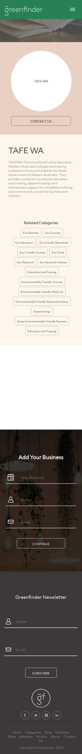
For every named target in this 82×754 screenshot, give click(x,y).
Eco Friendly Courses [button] (32, 252)
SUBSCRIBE (41, 673)
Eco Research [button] (25, 262)
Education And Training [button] (41, 272)
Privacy (42, 736)
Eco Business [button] (31, 233)
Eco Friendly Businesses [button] (54, 242)
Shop (48, 732)
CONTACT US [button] (41, 121)
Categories (33, 732)
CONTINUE (41, 544)
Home (17, 732)
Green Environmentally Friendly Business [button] (42, 321)
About (56, 736)
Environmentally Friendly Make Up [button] (42, 292)
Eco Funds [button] (58, 252)
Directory (63, 732)
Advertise (26, 736)
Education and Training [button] (42, 331)
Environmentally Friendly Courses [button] (41, 282)
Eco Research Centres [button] (53, 262)
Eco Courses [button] (53, 233)
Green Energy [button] (41, 311)
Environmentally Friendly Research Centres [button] (42, 301)
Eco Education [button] (24, 242)
